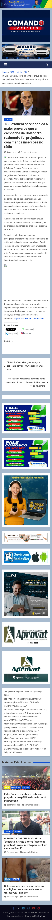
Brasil (7, 879)
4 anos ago (11, 152)
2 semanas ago (13, 805)
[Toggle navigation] (5, 64)
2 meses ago (12, 852)
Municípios (15, 787)
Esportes (9, 831)
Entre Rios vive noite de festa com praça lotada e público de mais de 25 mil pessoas (25, 797)
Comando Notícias (29, 152)
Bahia (7, 787)
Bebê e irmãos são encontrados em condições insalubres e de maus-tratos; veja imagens (24, 889)
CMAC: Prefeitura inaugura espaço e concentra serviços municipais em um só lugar (26, 366)
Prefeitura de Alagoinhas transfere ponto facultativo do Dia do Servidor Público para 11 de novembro (25, 382)
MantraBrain (39, 916)
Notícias (8, 120)
